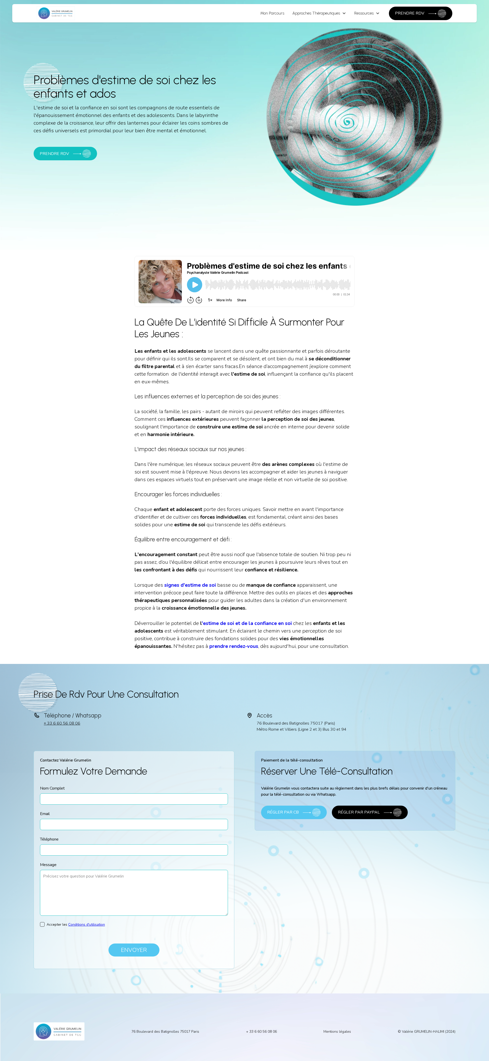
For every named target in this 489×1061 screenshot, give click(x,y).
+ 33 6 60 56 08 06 (62, 723)
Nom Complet (52, 788)
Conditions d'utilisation (86, 924)
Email (45, 814)
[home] (56, 13)
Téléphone (49, 839)
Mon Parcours (272, 13)
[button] (319, 13)
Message (48, 865)
